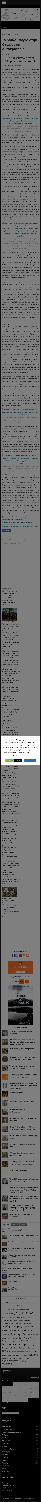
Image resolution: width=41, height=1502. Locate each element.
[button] (9, 760)
